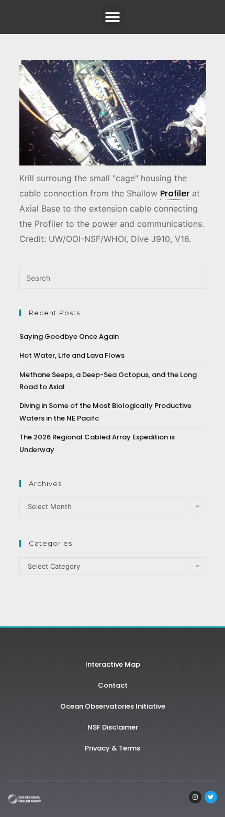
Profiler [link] (174, 193)
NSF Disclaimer (112, 727)
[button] (113, 17)
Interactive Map (112, 664)
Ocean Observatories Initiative (112, 706)
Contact (113, 685)
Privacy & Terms (112, 748)
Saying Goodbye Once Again (69, 336)
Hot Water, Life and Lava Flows (72, 355)
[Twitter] (211, 797)
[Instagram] (195, 797)
